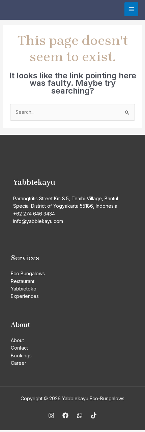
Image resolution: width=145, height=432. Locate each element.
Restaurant (22, 281)
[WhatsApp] (80, 415)
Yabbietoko (23, 288)
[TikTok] (94, 415)
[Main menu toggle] (131, 9)
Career (18, 363)
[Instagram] (51, 415)
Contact (19, 348)
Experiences (25, 296)
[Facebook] (65, 415)
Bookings (21, 355)
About (17, 340)
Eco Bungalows (28, 273)
